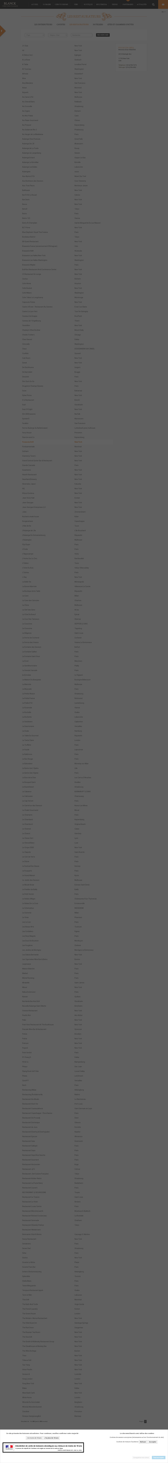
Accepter (152, 1442)
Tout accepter (158, 1457)
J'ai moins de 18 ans (34, 1438)
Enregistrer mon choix (141, 1457)
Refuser (143, 1442)
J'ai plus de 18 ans (51, 1438)
